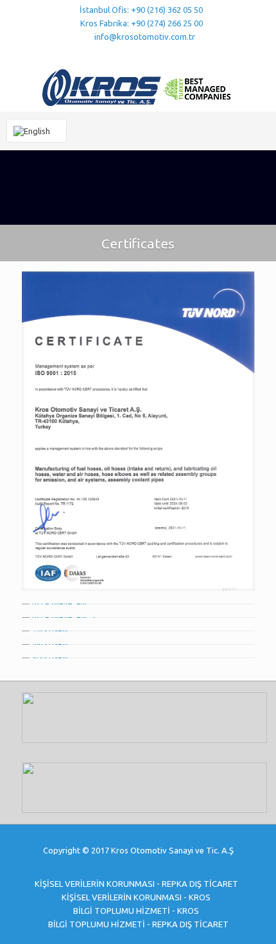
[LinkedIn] (146, 53)
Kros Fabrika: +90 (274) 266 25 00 (141, 23)
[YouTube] (130, 53)
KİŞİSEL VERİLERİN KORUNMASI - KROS (136, 897)
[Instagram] (163, 53)
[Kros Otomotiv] (138, 86)
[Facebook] (113, 53)
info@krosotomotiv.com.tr (144, 36)
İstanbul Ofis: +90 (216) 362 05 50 (141, 9)
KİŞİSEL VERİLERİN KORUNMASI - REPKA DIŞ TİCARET (136, 883)
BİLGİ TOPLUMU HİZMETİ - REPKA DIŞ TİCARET (138, 924)
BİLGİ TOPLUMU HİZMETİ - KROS (136, 910)
